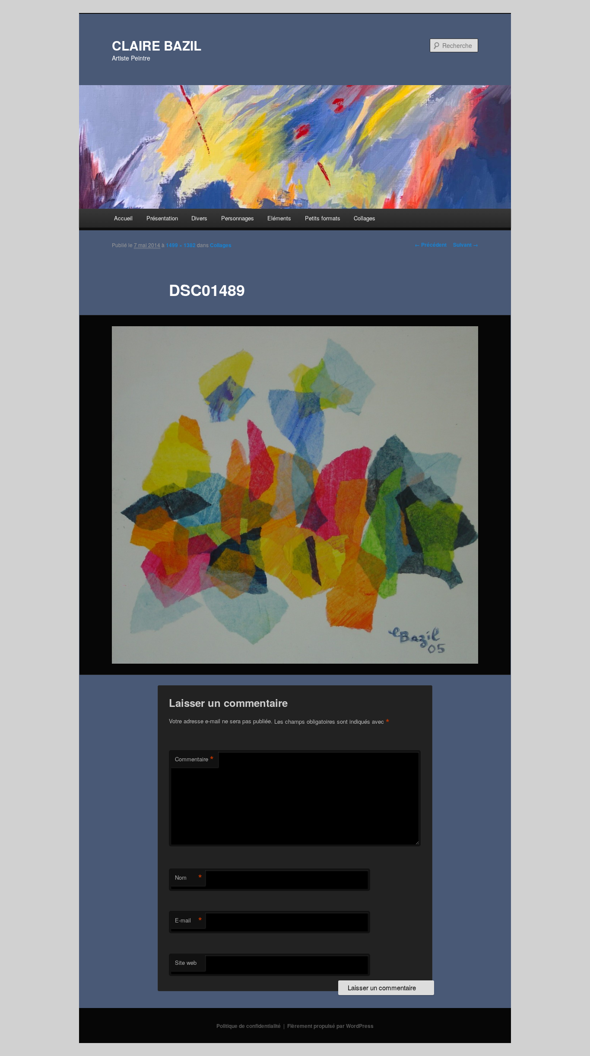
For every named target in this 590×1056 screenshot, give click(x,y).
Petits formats (322, 218)
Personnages (237, 218)
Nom (188, 877)
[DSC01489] (295, 495)
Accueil (123, 218)
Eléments (279, 218)
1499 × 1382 (181, 245)
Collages (364, 218)
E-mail (188, 920)
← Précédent (431, 244)
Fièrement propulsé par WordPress (330, 1026)
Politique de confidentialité (248, 1026)
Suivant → (465, 244)
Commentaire (194, 759)
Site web (186, 962)
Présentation (162, 218)
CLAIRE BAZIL (156, 45)
